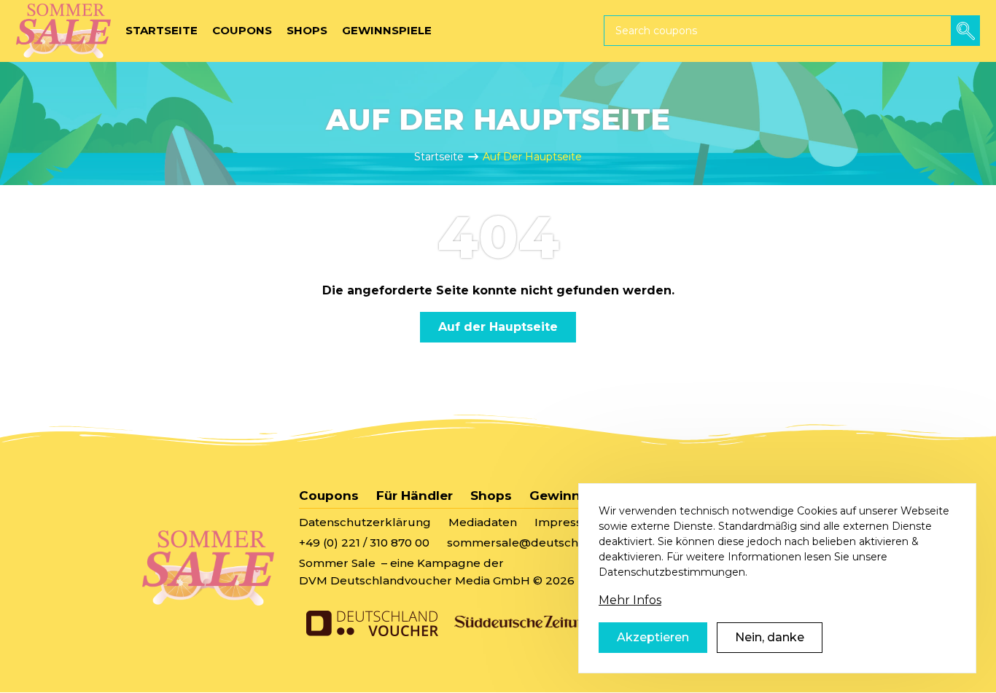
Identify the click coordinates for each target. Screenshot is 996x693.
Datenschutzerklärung (365, 522)
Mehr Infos (630, 600)
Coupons (329, 495)
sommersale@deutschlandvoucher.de (558, 542)
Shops (491, 495)
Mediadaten (482, 522)
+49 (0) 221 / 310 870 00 (364, 542)
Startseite (439, 156)
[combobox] (792, 30)
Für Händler (414, 495)
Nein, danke (769, 637)
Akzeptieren (653, 637)
